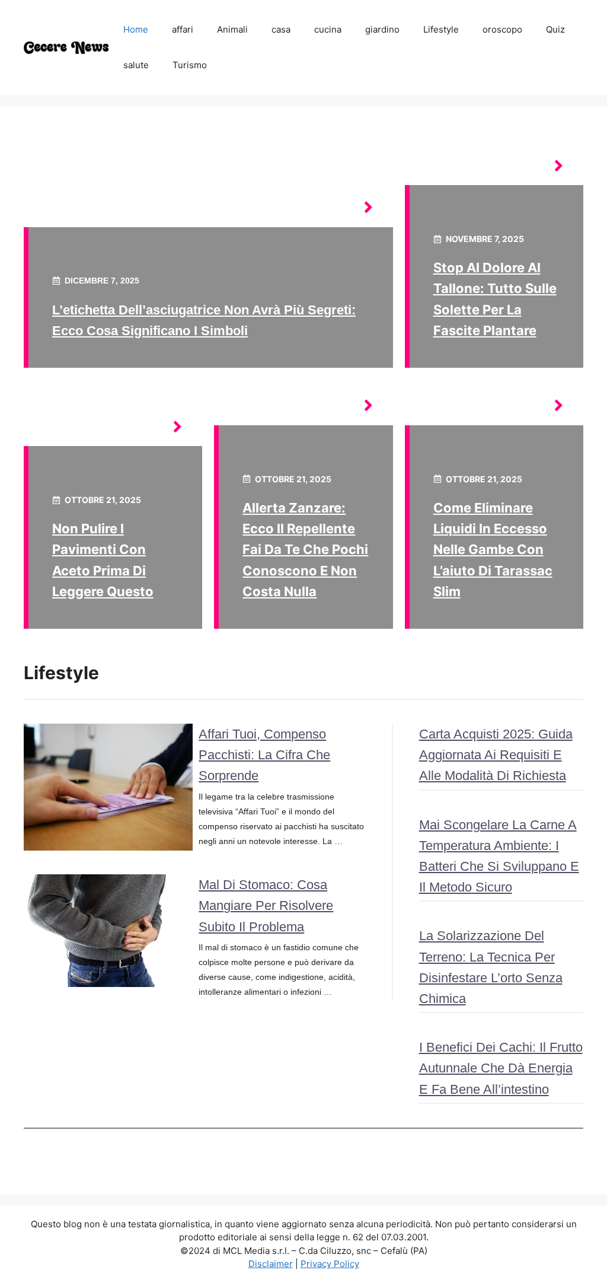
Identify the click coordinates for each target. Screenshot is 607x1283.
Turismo (189, 65)
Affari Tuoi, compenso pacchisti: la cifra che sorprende (264, 755)
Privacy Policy (330, 1263)
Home (135, 29)
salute (136, 65)
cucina (327, 29)
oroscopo (502, 29)
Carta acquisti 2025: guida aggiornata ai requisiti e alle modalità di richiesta (496, 755)
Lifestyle (441, 29)
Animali (232, 29)
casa (280, 29)
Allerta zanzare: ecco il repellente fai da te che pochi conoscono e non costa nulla (305, 549)
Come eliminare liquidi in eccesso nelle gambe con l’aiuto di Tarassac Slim (492, 549)
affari (182, 29)
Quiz (555, 29)
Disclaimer (270, 1263)
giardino (382, 29)
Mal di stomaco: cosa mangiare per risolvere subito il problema (266, 905)
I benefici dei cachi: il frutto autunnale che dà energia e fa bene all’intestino (501, 1068)
